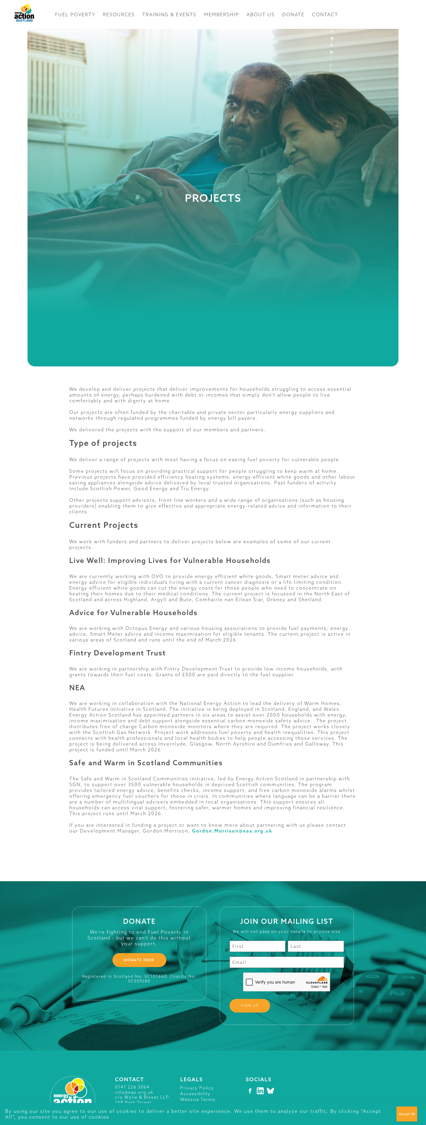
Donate (293, 14)
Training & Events (169, 14)
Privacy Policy (197, 1088)
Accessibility (195, 1093)
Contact (325, 14)
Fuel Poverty (75, 14)
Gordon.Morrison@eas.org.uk (232, 831)
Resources (119, 14)
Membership (221, 14)
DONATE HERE (139, 960)
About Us (261, 14)
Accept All (407, 1113)
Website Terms (197, 1099)
